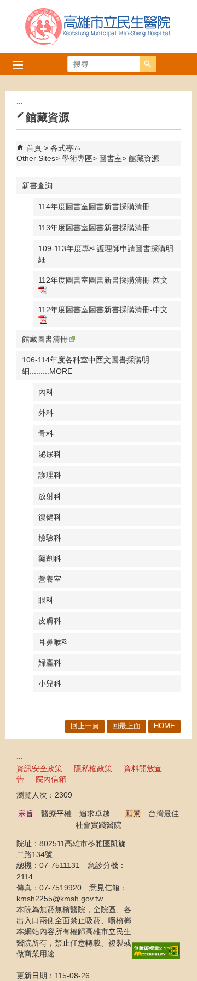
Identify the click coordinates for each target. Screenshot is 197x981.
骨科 (46, 433)
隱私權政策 (93, 768)
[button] (148, 64)
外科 (46, 412)
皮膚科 (49, 620)
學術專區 (77, 158)
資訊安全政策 (39, 768)
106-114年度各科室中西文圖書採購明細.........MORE (85, 365)
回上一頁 (85, 726)
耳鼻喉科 (53, 642)
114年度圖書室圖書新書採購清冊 (94, 206)
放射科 (49, 496)
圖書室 (110, 158)
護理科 (49, 475)
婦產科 (49, 662)
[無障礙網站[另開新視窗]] (156, 956)
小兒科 (49, 683)
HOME (164, 726)
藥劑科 (49, 558)
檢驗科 (49, 537)
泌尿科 (49, 454)
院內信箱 (51, 779)
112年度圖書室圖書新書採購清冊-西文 (103, 280)
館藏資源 (144, 158)
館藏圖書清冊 (45, 339)
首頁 (34, 148)
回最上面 (126, 726)
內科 (46, 392)
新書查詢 (37, 185)
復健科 (49, 517)
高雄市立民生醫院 (98, 26)
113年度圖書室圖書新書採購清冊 (94, 227)
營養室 (49, 579)
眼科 (46, 600)
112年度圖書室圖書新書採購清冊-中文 (103, 309)
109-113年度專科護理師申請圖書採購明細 (105, 254)
